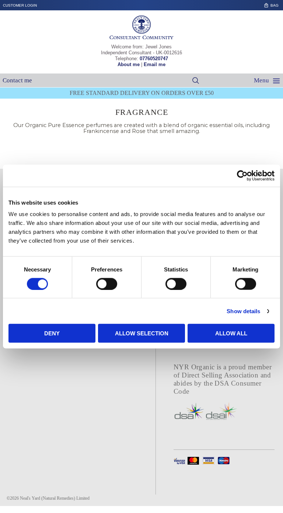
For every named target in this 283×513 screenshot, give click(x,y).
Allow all (231, 333)
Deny (52, 333)
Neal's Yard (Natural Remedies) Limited (55, 498)
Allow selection (141, 333)
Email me (154, 64)
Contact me (17, 80)
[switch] (106, 284)
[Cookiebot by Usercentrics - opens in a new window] (242, 175)
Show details (243, 311)
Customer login (20, 5)
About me (129, 64)
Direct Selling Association (221, 375)
